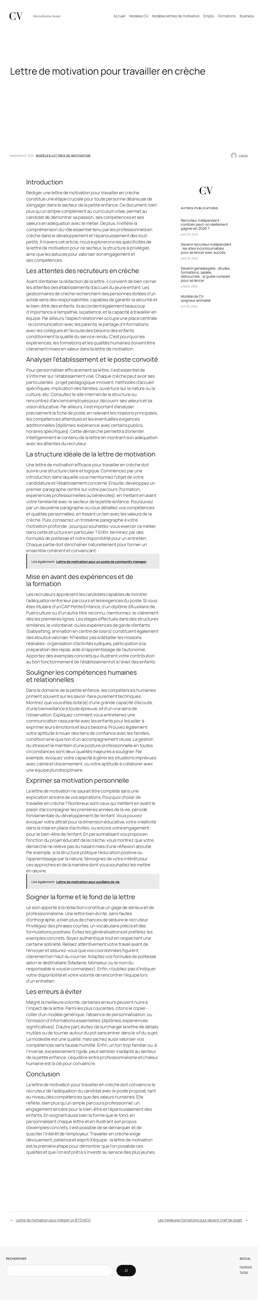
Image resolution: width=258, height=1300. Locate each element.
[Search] (126, 1270)
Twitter (244, 1272)
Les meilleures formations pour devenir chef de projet (200, 1220)
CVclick (243, 155)
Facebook (246, 1267)
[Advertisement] (129, 118)
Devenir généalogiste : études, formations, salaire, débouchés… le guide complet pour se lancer (206, 274)
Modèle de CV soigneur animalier (196, 298)
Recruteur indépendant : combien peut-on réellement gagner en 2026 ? (204, 224)
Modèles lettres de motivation (63, 155)
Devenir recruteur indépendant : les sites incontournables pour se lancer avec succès (206, 248)
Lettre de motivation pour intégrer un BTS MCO (53, 1220)
